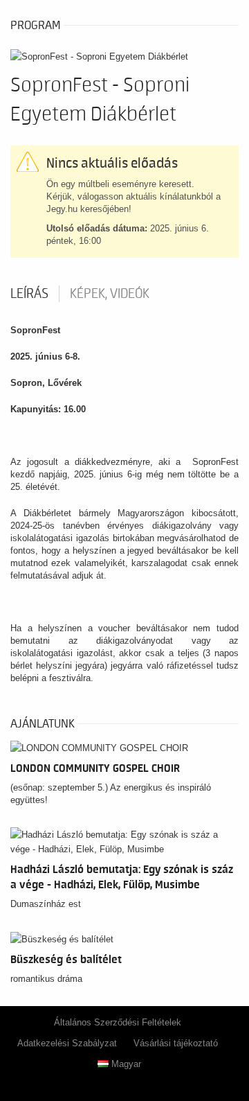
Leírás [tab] (29, 293)
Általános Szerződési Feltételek (117, 1022)
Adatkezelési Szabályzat (67, 1043)
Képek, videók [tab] (109, 293)
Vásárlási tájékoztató (175, 1043)
